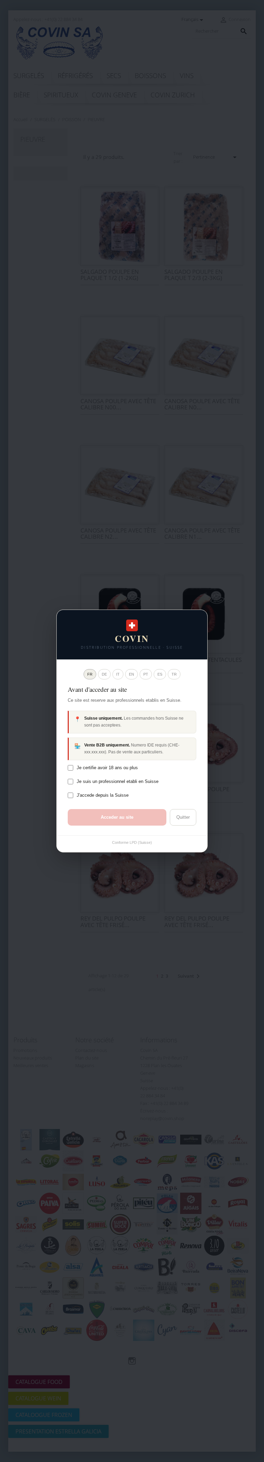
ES (159, 674)
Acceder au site (117, 817)
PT (145, 674)
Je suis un (117, 781)
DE (104, 674)
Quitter (183, 817)
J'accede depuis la (103, 795)
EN (131, 674)
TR (174, 674)
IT (118, 674)
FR (89, 674)
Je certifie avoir (107, 767)
